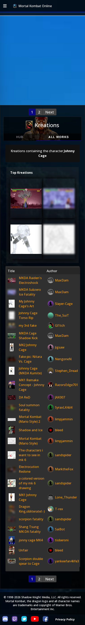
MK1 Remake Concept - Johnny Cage (31, 385)
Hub (19, 137)
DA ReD (24, 397)
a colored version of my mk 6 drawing (31, 483)
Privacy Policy (65, 619)
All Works (58, 137)
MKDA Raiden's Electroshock (26, 203)
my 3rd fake (28, 325)
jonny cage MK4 (31, 540)
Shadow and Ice (30, 430)
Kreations (47, 125)
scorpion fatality (31, 519)
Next (49, 111)
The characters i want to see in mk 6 (31, 455)
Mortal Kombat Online (35, 6)
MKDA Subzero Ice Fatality (59, 203)
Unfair (23, 550)
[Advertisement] (42, 60)
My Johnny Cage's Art (26, 244)
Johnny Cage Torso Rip (59, 244)
